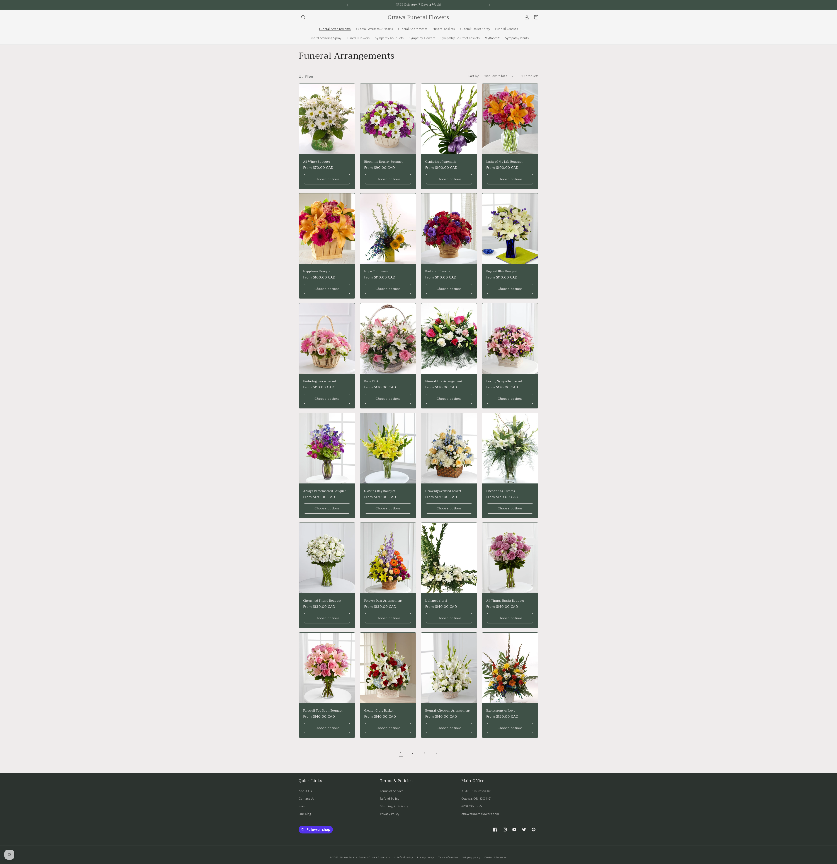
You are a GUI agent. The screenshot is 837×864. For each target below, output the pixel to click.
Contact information (496, 857)
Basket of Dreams (437, 271)
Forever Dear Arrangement (383, 601)
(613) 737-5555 (471, 806)
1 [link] (400, 753)
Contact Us (306, 799)
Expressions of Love (500, 710)
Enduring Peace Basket (319, 381)
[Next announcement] (489, 5)
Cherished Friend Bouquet (322, 601)
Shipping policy (471, 857)
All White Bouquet (316, 162)
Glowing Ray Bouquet (379, 491)
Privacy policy (425, 857)
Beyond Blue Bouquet (501, 271)
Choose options (327, 179)
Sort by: (473, 76)
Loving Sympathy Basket (504, 381)
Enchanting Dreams (500, 491)
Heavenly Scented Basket (443, 491)
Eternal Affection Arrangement (447, 710)
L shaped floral (436, 601)
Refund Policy (389, 799)
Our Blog (305, 814)
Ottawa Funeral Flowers (354, 857)
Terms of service (448, 857)
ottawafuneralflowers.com (480, 814)
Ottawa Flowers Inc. (380, 857)
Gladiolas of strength (440, 162)
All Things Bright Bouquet (505, 601)
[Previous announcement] (347, 5)
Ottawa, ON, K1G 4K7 (476, 799)
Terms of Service (391, 791)
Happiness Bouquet (317, 271)
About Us (305, 791)
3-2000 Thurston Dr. (476, 791)
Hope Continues (376, 271)
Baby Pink (371, 381)
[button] (303, 17)
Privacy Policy (389, 814)
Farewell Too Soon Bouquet (323, 710)
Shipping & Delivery (394, 806)
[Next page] (436, 753)
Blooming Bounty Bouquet (383, 162)
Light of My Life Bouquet (504, 162)
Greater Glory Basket (379, 710)
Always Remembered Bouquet (324, 491)
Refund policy (404, 857)
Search (304, 806)
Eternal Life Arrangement (443, 381)
